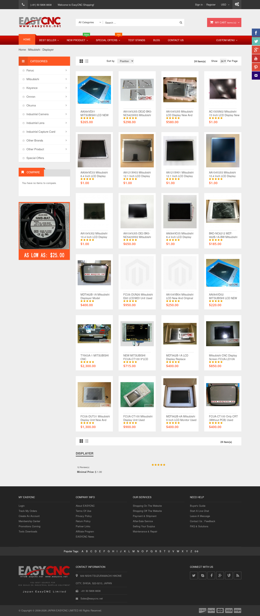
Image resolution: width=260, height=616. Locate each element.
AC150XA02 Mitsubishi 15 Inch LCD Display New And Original (224, 115)
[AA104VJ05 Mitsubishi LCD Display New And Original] (180, 75)
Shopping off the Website (147, 511)
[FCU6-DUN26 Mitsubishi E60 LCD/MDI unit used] (137, 258)
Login (22, 505)
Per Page (232, 61)
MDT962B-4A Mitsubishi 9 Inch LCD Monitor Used (181, 418)
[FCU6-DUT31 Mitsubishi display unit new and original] (94, 380)
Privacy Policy (84, 516)
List (86, 61)
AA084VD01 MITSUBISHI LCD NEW (94, 113)
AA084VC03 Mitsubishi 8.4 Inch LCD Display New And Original (94, 175)
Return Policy (83, 521)
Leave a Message (200, 516)
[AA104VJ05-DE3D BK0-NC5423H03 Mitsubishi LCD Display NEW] (137, 75)
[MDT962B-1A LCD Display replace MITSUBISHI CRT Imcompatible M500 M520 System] (180, 319)
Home (22, 49)
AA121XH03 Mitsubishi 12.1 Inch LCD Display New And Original (137, 175)
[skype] (202, 575)
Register (210, 4)
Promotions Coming (29, 526)
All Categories (86, 22)
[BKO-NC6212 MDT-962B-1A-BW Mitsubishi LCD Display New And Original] (222, 197)
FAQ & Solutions (199, 526)
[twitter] (194, 575)
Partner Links (83, 526)
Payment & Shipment (144, 516)
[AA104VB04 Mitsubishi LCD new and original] (180, 258)
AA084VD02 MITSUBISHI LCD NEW (223, 296)
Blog (156, 40)
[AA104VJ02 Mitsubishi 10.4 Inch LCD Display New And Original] (94, 197)
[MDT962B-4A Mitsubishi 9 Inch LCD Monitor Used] (180, 380)
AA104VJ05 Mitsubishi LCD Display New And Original (179, 115)
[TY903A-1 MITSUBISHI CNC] (94, 319)
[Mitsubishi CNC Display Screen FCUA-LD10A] (222, 319)
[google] (220, 575)
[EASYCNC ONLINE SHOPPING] (40, 22)
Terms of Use (83, 511)
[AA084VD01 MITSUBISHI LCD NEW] (94, 75)
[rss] (237, 575)
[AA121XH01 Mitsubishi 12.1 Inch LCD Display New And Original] (180, 136)
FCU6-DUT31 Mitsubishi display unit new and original (95, 419)
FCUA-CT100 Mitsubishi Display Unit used (137, 418)
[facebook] (211, 575)
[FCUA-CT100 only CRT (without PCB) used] (222, 380)
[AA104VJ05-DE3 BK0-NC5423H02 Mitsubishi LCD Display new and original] (137, 197)
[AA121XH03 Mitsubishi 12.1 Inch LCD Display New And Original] (137, 136)
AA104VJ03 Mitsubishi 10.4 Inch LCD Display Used (222, 175)
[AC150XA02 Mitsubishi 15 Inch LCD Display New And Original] (222, 75)
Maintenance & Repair (145, 531)
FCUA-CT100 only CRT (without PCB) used (223, 418)
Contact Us (176, 40)
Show (214, 61)
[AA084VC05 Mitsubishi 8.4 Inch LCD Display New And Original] (180, 197)
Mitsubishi (34, 49)
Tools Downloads (28, 531)
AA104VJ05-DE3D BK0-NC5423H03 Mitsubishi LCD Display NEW (137, 115)
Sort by (111, 61)
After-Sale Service (143, 521)
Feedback (209, 521)
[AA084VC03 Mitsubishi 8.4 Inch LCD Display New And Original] (94, 136)
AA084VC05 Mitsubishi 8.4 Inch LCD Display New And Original (179, 236)
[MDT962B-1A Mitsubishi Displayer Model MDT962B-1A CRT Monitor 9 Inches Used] (94, 258)
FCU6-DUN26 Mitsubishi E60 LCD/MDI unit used (138, 296)
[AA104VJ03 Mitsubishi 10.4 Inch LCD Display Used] (222, 136)
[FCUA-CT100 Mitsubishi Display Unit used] (137, 380)
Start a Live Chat (199, 511)
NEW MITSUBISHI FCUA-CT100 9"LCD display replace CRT (136, 358)
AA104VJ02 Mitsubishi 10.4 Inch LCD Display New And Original (94, 236)
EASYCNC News (85, 536)
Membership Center (29, 521)
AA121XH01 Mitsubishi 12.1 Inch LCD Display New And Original (180, 175)
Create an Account (29, 516)
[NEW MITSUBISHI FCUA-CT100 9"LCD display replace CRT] (137, 319)
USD (223, 4)
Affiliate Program (85, 531)
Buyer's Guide (197, 505)
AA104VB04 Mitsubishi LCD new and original (179, 296)
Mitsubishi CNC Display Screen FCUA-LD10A (223, 357)
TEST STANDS (136, 40)
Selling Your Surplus (144, 526)
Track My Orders (28, 511)
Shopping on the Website (147, 505)
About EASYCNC (85, 505)
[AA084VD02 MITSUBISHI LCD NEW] (222, 258)
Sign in (199, 4)
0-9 (196, 551)
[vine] (229, 575)
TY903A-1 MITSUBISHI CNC (95, 357)
